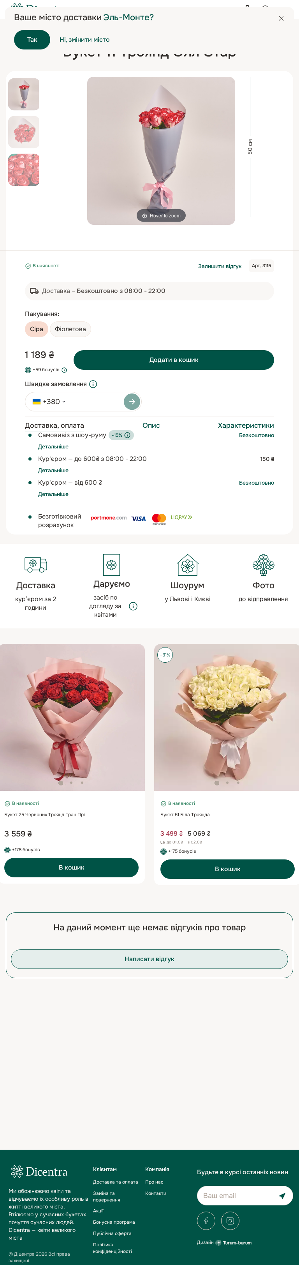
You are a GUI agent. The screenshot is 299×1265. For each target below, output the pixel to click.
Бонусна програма (114, 1222)
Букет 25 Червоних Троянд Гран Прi (44, 815)
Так (32, 39)
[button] (60, 783)
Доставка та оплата (115, 1182)
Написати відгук (149, 959)
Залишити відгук (220, 266)
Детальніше (53, 446)
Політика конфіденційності (112, 1248)
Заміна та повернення (106, 1196)
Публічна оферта (112, 1233)
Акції (98, 1211)
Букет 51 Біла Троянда (185, 815)
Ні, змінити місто (85, 39)
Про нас (154, 1182)
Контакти (155, 1193)
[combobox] (46, 401)
